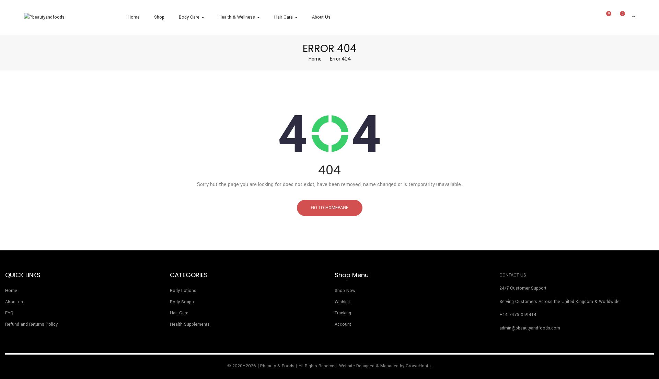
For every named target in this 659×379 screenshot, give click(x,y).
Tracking (343, 313)
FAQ (9, 313)
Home (134, 17)
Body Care (190, 17)
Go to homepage (329, 208)
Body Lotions (183, 291)
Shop (159, 17)
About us (321, 17)
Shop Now (345, 291)
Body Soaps (182, 302)
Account (343, 324)
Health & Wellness (237, 17)
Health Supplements (190, 324)
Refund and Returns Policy (31, 324)
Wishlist (342, 302)
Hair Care (284, 17)
